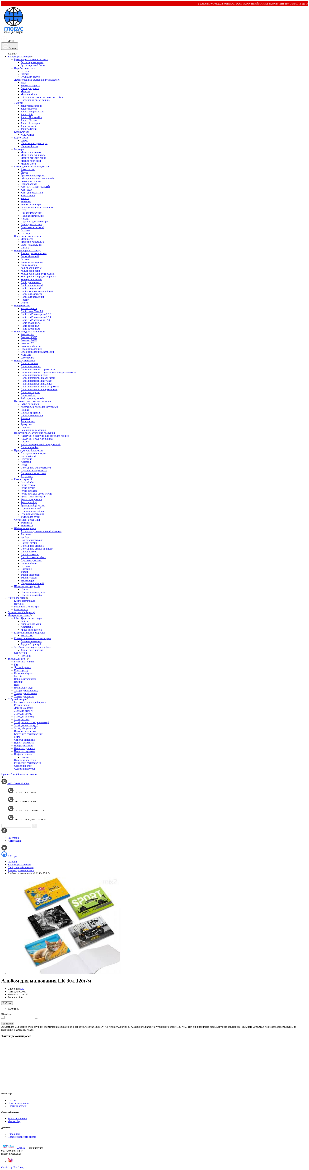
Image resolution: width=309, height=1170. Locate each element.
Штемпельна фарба (31, 595)
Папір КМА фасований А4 (35, 320)
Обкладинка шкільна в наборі (37, 548)
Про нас (5, 774)
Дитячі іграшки (22, 667)
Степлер (25, 233)
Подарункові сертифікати (22, 1136)
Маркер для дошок (31, 152)
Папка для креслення (32, 296)
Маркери (19, 149)
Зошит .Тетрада (29, 120)
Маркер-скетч (28, 163)
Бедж (23, 82)
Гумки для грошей (31, 181)
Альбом (25, 441)
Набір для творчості (25, 679)
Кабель (24, 621)
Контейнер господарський (28, 734)
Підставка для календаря (34, 221)
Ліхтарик (26, 655)
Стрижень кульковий (32, 514)
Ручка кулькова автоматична (36, 493)
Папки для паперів (24, 360)
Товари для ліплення (25, 693)
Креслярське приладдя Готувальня (39, 406)
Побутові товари (17, 699)
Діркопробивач (29, 184)
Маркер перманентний (33, 157)
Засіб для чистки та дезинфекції (31, 722)
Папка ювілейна (29, 447)
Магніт (18, 676)
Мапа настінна (29, 94)
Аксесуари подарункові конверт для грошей (45, 435)
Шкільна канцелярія (25, 528)
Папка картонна (29, 363)
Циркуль (25, 427)
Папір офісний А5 (31, 328)
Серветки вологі (23, 765)
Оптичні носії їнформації (21, 612)
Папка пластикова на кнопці (36, 383)
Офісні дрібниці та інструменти (31, 166)
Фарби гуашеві (29, 577)
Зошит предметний (31, 105)
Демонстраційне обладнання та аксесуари (37, 79)
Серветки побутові (24, 768)
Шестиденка (27, 357)
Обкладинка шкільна (32, 545)
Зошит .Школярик (30, 123)
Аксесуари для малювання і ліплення (41, 531)
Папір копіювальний (32, 285)
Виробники (14, 1134)
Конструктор (21, 670)
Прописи (19, 603)
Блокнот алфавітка (31, 346)
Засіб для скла (21, 719)
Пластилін (26, 569)
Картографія (21, 137)
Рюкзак (25, 74)
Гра (16, 664)
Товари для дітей (17, 658)
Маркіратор (27, 239)
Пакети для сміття (24, 742)
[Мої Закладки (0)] (4, 849)
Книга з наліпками (24, 600)
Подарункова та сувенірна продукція (34, 432)
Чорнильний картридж (33, 430)
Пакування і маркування (27, 236)
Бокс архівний (28, 456)
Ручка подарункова (31, 499)
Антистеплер (28, 169)
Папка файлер (28, 395)
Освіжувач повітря (24, 739)
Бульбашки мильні (24, 661)
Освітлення (20, 653)
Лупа (23, 210)
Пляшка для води (23, 687)
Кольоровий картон (31, 267)
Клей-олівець (28, 195)
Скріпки (25, 230)
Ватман (25, 259)
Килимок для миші (31, 624)
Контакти (22, 774)
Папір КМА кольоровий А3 (36, 314)
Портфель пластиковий (33, 473)
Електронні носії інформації (29, 632)
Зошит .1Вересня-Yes (32, 111)
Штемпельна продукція (27, 586)
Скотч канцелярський (32, 227)
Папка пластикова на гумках (36, 380)
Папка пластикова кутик (34, 375)
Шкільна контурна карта (34, 143)
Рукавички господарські (27, 763)
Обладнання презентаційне (36, 100)
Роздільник (27, 476)
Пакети (25, 757)
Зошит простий (29, 108)
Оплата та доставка (18, 1103)
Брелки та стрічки (30, 85)
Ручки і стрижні (23, 479)
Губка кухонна (22, 705)
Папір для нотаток (31, 282)
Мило (17, 736)
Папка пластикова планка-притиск (40, 386)
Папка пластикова (31, 366)
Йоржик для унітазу (25, 731)
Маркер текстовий (31, 160)
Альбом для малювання (34, 253)
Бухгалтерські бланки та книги (31, 59)
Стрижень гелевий (31, 508)
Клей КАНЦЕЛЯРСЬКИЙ (35, 186)
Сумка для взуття (30, 76)
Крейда (25, 537)
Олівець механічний (32, 415)
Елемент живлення (31, 641)
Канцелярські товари (19, 56)
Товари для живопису (26, 690)
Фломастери (27, 580)
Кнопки (25, 198)
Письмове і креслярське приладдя (32, 401)
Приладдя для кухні (25, 760)
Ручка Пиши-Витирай (33, 496)
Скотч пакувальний (31, 244)
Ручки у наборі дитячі (33, 505)
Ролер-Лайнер (28, 482)
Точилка (25, 418)
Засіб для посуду (23, 713)
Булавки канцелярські (33, 175)
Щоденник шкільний (32, 583)
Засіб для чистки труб (26, 725)
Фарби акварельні (30, 574)
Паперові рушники (24, 748)
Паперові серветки (24, 751)
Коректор (26, 201)
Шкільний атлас (29, 146)
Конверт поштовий (31, 279)
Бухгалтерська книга (32, 62)
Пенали (25, 71)
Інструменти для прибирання (30, 702)
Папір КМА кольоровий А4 (36, 317)
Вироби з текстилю (24, 68)
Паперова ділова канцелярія (29, 331)
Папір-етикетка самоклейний (37, 291)
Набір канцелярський (32, 215)
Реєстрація (13, 837)
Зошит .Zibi (27, 114)
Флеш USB (27, 635)
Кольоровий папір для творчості (38, 276)
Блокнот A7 (27, 343)
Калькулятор (27, 134)
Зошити (18, 102)
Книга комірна (29, 265)
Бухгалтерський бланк (33, 65)
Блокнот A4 (27, 334)
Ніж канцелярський (31, 212)
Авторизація (14, 840)
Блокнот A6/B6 (29, 340)
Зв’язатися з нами (17, 1118)
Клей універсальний (32, 192)
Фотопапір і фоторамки (27, 519)
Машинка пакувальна (32, 241)
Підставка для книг (31, 560)
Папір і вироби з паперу (27, 250)
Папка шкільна (29, 563)
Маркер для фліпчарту (33, 155)
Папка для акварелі (31, 294)
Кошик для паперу (31, 204)
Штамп (24, 589)
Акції (14, 774)
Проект (25, 299)
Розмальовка (21, 609)
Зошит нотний (29, 126)
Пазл (16, 684)
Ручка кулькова (29, 490)
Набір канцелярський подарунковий (41, 444)
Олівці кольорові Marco (33, 557)
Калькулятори (21, 131)
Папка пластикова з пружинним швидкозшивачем (48, 372)
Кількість (6, 1014)
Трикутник (27, 424)
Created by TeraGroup (12, 1167)
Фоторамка (27, 525)
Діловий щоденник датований (37, 351)
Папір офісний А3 (31, 322)
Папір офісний (22, 305)
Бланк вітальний (30, 256)
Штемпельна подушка (33, 592)
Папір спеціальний (31, 288)
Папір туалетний (23, 745)
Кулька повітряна (23, 673)
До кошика (8, 1024)
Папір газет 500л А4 (32, 311)
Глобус (24, 140)
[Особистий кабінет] (4, 832)
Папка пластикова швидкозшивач (39, 389)
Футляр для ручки (30, 516)
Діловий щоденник (31, 349)
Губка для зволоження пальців (37, 178)
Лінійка (25, 409)
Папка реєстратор (30, 392)
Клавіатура (27, 626)
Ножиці (25, 218)
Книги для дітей (17, 597)
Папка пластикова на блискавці (38, 377)
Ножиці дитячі (29, 542)
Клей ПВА (26, 189)
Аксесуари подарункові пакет (37, 438)
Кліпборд (26, 461)
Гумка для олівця (30, 404)
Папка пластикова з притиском (38, 369)
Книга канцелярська (32, 262)
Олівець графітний (31, 412)
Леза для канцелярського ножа (37, 207)
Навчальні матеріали (32, 540)
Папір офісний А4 (31, 325)
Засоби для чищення (32, 650)
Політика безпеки (17, 1106)
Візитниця (26, 459)
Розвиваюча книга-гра (26, 606)
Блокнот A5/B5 (29, 337)
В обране (7, 1003)
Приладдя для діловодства (28, 450)
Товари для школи (24, 696)
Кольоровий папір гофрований (38, 273)
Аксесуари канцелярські (34, 453)
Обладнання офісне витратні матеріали (42, 97)
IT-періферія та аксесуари (28, 618)
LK (22, 988)
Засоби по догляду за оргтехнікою (32, 647)
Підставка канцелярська (34, 470)
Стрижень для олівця (32, 511)
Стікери (25, 302)
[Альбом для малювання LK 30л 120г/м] (72, 973)
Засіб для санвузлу (24, 716)
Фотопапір (26, 522)
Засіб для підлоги (23, 710)
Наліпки (18, 681)
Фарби (24, 571)
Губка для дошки (30, 88)
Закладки (26, 534)
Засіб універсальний (25, 728)
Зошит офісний (29, 129)
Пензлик (25, 566)
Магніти (25, 91)
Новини (32, 774)
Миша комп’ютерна (31, 629)
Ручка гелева (28, 485)
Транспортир (28, 421)
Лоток (24, 464)
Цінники (25, 247)
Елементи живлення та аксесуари (32, 638)
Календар (26, 354)
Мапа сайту (14, 1121)
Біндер (24, 172)
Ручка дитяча (28, 487)
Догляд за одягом (23, 708)
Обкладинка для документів (36, 467)
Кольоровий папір (31, 270)
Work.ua (21, 1148)
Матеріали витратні (19, 615)
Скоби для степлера (31, 224)
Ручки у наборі (29, 502)
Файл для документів (32, 398)
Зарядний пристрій (31, 644)
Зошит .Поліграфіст (31, 117)
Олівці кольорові (30, 554)
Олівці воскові (29, 551)
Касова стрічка (29, 308)
